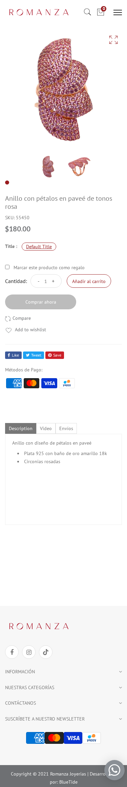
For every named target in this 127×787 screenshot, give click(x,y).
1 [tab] (7, 182)
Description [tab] (21, 428)
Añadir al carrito (89, 281)
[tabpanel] (48, 166)
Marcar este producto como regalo (49, 267)
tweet (36, 355)
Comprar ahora (40, 302)
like (15, 355)
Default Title (39, 247)
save (57, 355)
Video (46, 428)
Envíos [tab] (66, 428)
